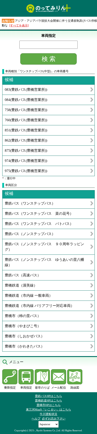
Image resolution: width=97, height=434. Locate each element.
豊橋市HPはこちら (49, 405)
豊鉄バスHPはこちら (48, 396)
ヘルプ (36, 418)
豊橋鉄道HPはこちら (48, 400)
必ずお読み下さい (53, 418)
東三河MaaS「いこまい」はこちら (48, 409)
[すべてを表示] (19, 25)
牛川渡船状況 (48, 414)
